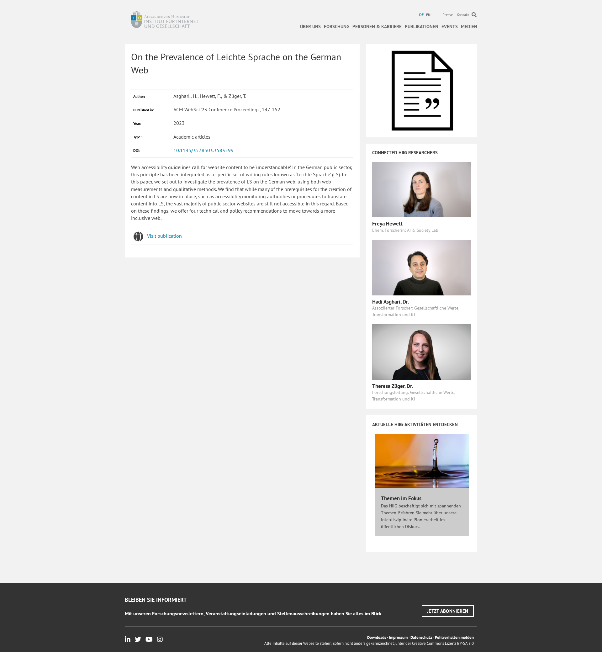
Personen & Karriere (377, 26)
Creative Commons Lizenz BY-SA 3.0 (443, 643)
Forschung (336, 26)
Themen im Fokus (401, 498)
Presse (447, 14)
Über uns (310, 26)
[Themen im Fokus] (422, 461)
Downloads (376, 637)
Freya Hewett (387, 223)
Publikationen (421, 26)
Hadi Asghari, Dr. (390, 301)
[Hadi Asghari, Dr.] (421, 267)
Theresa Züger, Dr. (392, 386)
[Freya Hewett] (421, 189)
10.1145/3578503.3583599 (203, 150)
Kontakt (463, 14)
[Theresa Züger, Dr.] (421, 351)
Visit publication (164, 236)
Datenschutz (421, 637)
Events (449, 26)
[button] (448, 611)
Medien (469, 26)
